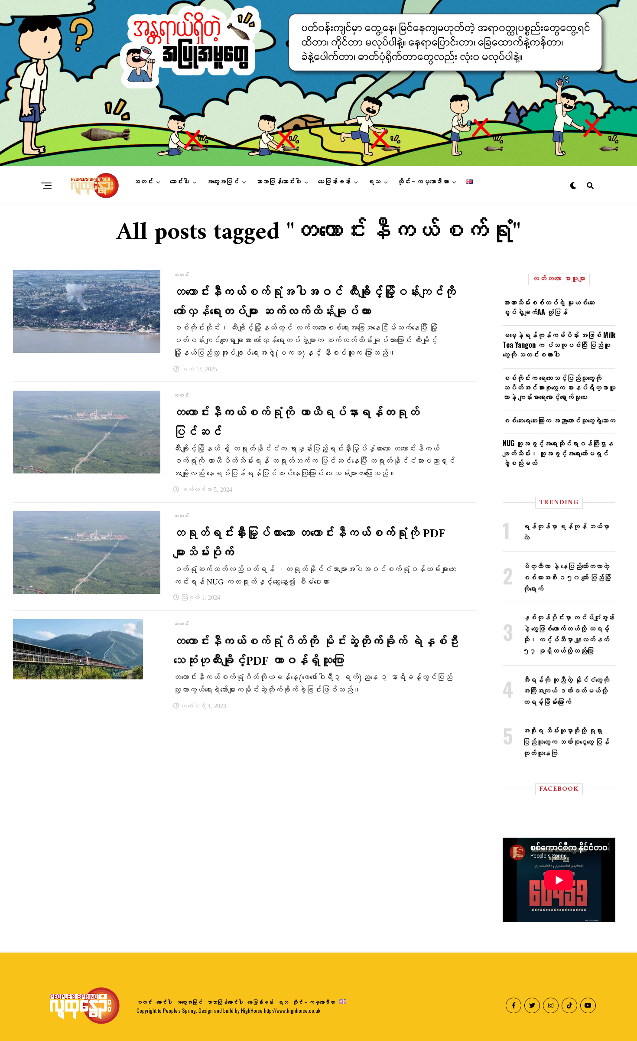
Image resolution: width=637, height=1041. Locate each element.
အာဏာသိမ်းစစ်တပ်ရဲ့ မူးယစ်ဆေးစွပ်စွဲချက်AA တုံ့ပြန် (549, 307)
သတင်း (143, 182)
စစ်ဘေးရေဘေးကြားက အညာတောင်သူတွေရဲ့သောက (559, 420)
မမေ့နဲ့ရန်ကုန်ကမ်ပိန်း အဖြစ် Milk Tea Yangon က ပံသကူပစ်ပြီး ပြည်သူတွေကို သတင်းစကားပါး (559, 344)
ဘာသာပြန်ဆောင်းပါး (278, 182)
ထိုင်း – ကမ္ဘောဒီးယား (423, 182)
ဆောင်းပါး (179, 182)
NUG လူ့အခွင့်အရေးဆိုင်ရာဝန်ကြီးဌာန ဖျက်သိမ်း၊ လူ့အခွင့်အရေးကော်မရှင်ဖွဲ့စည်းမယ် (558, 453)
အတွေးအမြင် (222, 182)
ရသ (373, 182)
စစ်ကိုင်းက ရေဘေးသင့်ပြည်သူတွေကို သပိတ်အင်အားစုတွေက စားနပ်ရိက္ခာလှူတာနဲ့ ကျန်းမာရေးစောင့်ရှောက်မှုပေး (559, 387)
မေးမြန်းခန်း (334, 182)
